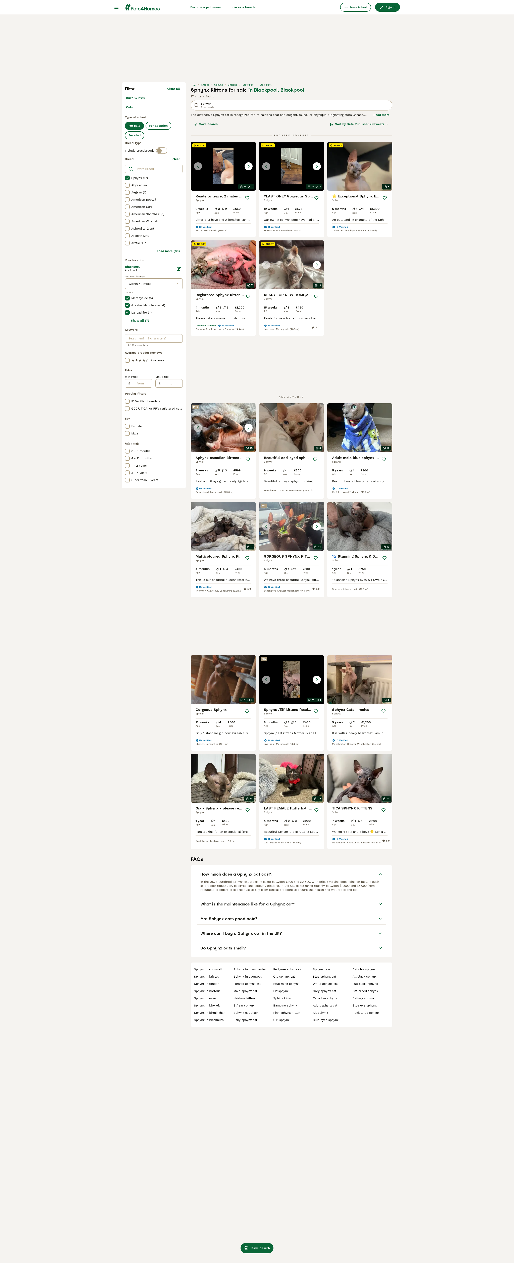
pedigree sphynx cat (288, 969)
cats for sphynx (364, 969)
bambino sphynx (285, 1005)
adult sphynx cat (325, 1005)
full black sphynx (365, 984)
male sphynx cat (245, 991)
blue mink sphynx (286, 984)
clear (176, 159)
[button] (223, 166)
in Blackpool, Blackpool (276, 90)
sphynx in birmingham (210, 1013)
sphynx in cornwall (208, 969)
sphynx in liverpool (248, 976)
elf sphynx (281, 991)
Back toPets (135, 97)
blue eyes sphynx (326, 1020)
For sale (134, 126)
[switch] (161, 150)
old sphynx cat (284, 976)
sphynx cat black (246, 1013)
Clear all (173, 89)
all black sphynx (364, 976)
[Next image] (249, 166)
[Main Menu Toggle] (116, 7)
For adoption (158, 126)
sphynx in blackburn (209, 1020)
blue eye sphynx (365, 1005)
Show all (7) (140, 320)
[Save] (247, 198)
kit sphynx (320, 1013)
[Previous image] (198, 166)
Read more (381, 115)
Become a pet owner (205, 7)
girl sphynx (281, 1020)
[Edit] (179, 269)
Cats (129, 107)
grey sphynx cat (324, 991)
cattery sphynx (363, 998)
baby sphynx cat (245, 1020)
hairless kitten (244, 998)
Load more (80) (168, 251)
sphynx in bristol (206, 976)
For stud (134, 135)
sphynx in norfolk (207, 991)
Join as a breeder (244, 7)
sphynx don (321, 969)
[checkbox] (127, 178)
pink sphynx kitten (286, 1013)
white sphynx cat (325, 984)
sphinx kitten (283, 998)
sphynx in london (206, 984)
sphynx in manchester (250, 969)
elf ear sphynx (244, 1005)
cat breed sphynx (365, 991)
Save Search (208, 124)
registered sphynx (366, 1013)
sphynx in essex (206, 998)
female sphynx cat (247, 984)
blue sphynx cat (324, 976)
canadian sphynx (325, 998)
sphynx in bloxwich (208, 1005)
